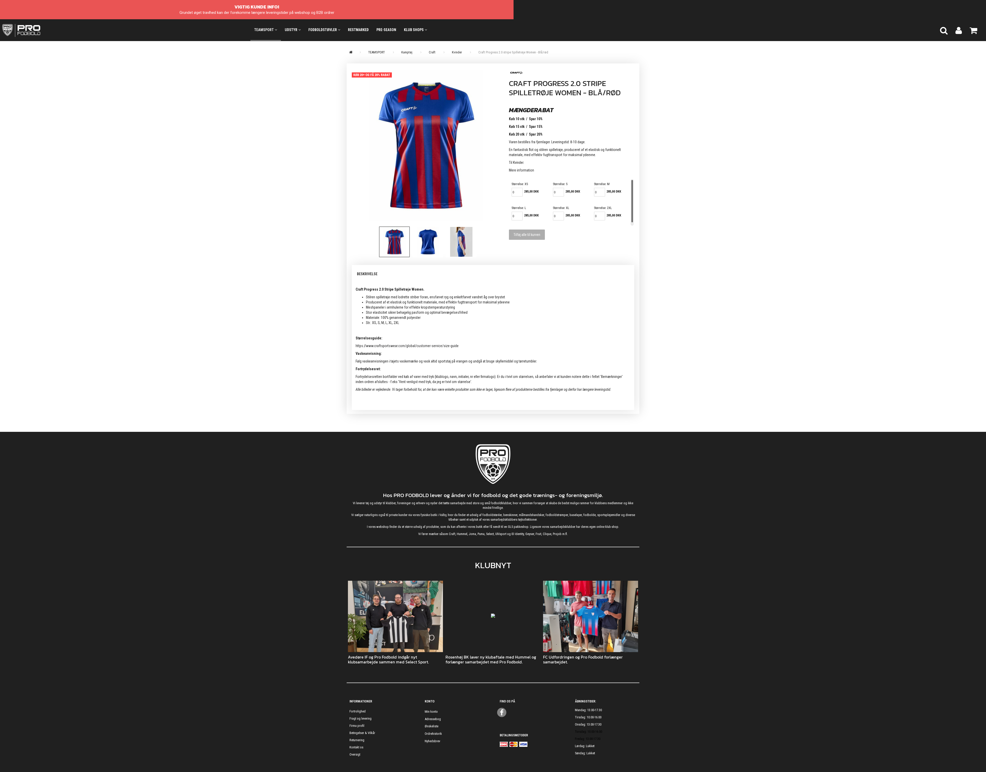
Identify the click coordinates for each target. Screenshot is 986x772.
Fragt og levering (360, 718)
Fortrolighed (357, 711)
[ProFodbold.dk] (44, 30)
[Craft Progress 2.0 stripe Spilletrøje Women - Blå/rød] (426, 146)
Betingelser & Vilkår (362, 733)
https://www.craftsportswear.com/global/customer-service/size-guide (407, 346)
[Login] (959, 30)
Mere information (521, 170)
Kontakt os (356, 747)
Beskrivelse (367, 274)
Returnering (356, 740)
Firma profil (356, 726)
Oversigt (354, 754)
